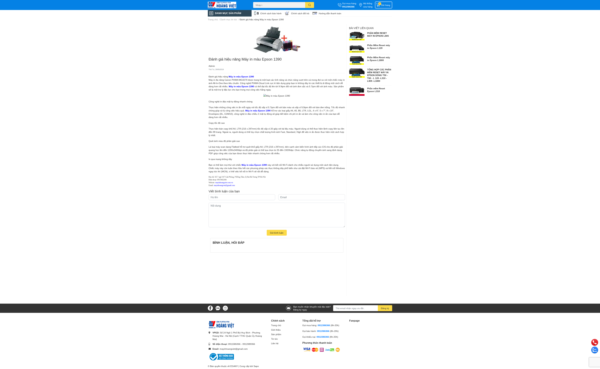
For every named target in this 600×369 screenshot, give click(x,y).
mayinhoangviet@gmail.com (234, 348)
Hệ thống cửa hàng (367, 5)
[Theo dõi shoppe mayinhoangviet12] (225, 308)
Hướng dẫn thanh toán (330, 13)
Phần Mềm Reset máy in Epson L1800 (378, 58)
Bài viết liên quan (361, 28)
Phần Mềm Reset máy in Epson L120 (378, 46)
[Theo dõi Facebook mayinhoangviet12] (210, 308)
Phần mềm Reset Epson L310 (376, 90)
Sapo (256, 366)
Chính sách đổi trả (300, 13)
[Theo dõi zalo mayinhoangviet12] (217, 308)
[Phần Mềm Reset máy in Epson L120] (357, 48)
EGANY (234, 366)
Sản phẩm (276, 334)
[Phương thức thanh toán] (321, 349)
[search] (309, 5)
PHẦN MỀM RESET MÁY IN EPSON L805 (378, 34)
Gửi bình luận (276, 232)
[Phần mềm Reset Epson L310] (357, 91)
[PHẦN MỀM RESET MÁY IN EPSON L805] (357, 36)
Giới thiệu (276, 329)
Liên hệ (274, 343)
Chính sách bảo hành (271, 13)
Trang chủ (276, 325)
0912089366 (248, 344)
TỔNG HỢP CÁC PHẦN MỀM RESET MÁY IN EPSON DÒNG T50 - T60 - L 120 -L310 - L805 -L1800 (379, 75)
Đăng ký (385, 308)
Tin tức (274, 338)
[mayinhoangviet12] (227, 5)
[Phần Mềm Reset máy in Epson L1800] (357, 60)
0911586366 (348, 6)
